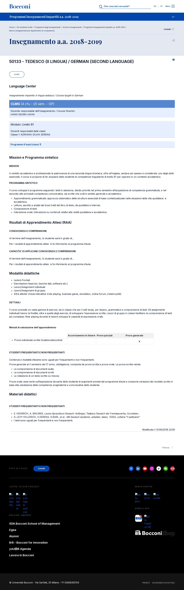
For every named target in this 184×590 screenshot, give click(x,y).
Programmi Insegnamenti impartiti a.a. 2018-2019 (104, 27)
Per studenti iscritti (24, 27)
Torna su (165, 448)
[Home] (19, 6)
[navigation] (92, 17)
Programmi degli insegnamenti (48, 27)
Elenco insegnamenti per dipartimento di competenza (32, 31)
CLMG (17, 74)
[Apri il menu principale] (173, 6)
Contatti (167, 29)
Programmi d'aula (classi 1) (26, 144)
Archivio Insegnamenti (72, 27)
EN (155, 6)
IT (161, 6)
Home (11, 27)
